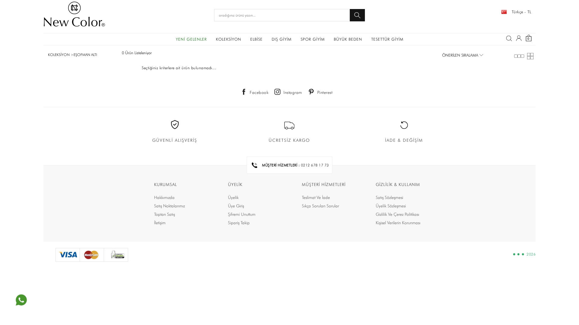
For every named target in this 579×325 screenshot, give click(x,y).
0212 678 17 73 (315, 165)
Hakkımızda (164, 197)
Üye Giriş (236, 205)
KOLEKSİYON (228, 39)
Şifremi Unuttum (241, 214)
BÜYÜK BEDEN (348, 39)
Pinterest (325, 92)
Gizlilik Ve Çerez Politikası (397, 214)
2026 (531, 254)
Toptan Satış (164, 214)
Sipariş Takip (239, 222)
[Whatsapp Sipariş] (21, 300)
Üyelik (233, 197)
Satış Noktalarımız (169, 205)
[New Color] (74, 15)
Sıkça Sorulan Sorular (320, 205)
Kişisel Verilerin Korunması (398, 222)
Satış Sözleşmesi (389, 197)
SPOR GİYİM (313, 39)
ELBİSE (256, 39)
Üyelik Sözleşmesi (391, 205)
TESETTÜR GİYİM (387, 39)
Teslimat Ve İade (316, 197)
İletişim (160, 222)
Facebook (259, 92)
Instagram (292, 92)
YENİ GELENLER (191, 39)
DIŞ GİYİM (282, 39)
